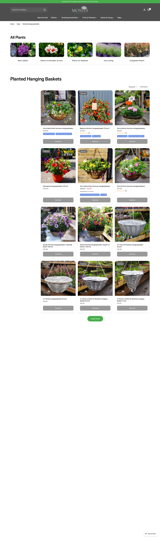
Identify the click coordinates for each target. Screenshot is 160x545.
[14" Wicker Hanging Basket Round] (58, 278)
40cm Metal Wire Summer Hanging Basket (58, 128)
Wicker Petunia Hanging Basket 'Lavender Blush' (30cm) (57, 246)
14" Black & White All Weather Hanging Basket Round (93, 300)
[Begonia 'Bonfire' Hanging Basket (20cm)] (95, 107)
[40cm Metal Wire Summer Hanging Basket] (58, 107)
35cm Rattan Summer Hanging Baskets (131, 186)
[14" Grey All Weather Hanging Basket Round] (132, 224)
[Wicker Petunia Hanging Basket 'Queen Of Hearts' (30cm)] (95, 224)
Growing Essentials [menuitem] (69, 17)
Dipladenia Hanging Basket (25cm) (55, 186)
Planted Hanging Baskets (31, 24)
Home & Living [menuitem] (107, 17)
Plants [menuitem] (53, 17)
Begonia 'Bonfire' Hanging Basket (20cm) (94, 128)
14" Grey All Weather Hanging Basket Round (130, 246)
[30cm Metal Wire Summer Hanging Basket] (95, 165)
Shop (18, 24)
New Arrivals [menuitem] (42, 17)
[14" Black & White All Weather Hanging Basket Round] (95, 278)
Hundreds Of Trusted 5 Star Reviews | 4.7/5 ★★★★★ (80, 2)
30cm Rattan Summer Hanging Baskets (131, 128)
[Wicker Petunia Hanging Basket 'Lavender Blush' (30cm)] (58, 224)
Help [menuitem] (119, 17)
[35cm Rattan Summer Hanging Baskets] (132, 165)
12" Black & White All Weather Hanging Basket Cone (130, 300)
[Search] (44, 9)
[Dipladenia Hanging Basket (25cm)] (58, 165)
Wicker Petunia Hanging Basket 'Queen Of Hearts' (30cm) (95, 246)
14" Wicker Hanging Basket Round (55, 299)
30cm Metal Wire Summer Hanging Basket (95, 186)
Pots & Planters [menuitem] (89, 17)
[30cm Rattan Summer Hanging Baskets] (132, 107)
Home (12, 24)
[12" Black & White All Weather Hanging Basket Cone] (132, 278)
